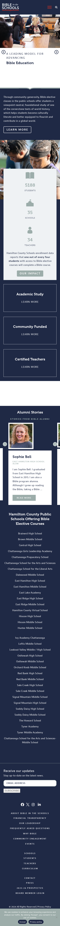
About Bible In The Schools (30, 813)
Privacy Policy (44, 906)
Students (30, 858)
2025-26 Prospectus (30, 888)
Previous (3, 52)
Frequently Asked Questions (30, 828)
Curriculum (30, 868)
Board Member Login (30, 893)
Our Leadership (30, 823)
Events (30, 844)
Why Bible (30, 833)
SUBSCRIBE (12, 790)
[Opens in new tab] (28, 804)
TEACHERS (30, 245)
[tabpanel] (30, 42)
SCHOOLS (30, 218)
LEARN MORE (19, 82)
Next (56, 52)
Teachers (30, 863)
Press (30, 883)
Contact (30, 878)
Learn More (30, 301)
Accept (22, 922)
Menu (49, 7)
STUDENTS (30, 190)
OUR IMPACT (30, 273)
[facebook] (22, 804)
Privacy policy (36, 922)
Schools (30, 853)
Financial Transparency (30, 818)
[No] (56, 917)
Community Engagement (30, 839)
